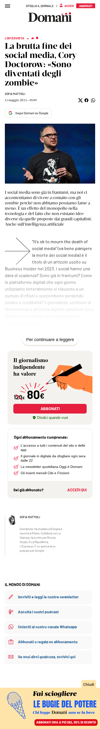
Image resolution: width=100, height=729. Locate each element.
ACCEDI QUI (77, 489)
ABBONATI (50, 408)
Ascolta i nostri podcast (38, 611)
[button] (80, 100)
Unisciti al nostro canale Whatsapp (47, 626)
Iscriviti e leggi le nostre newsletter (48, 596)
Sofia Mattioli (15, 93)
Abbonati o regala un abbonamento (48, 641)
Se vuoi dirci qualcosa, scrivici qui (46, 656)
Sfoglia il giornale (40, 5)
